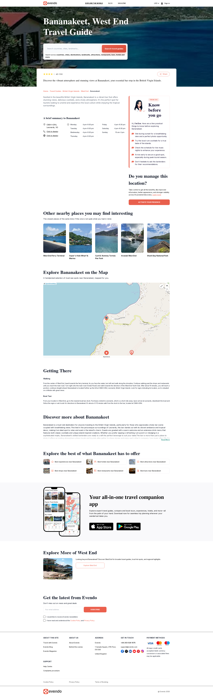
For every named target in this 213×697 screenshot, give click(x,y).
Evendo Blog (48, 647)
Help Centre (47, 666)
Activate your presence (149, 202)
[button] (106, 318)
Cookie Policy (75, 620)
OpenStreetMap (50, 283)
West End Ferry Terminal (53, 256)
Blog (110, 3)
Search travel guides (114, 49)
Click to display (52, 131)
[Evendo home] (52, 691)
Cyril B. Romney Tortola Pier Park (105, 257)
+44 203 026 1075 (128, 643)
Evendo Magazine (50, 651)
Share (165, 74)
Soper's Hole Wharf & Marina (78, 257)
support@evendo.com (129, 647)
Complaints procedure (51, 671)
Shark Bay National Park (157, 256)
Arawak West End (128, 256)
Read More (165, 440)
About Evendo (74, 643)
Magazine (122, 3)
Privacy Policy (89, 620)
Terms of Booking (101, 682)
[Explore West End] (57, 568)
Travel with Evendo (50, 643)
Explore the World (94, 3)
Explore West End (90, 565)
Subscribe (95, 609)
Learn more (156, 195)
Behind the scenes (76, 647)
